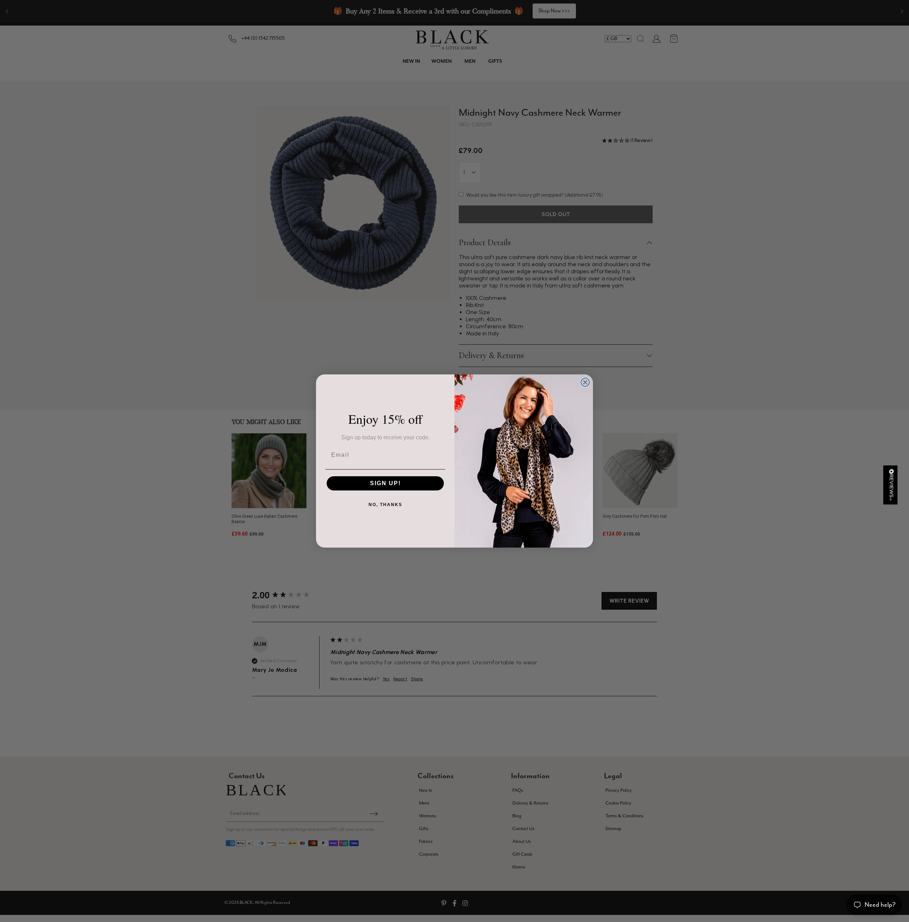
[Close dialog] (585, 382)
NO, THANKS (385, 504)
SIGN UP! (385, 483)
